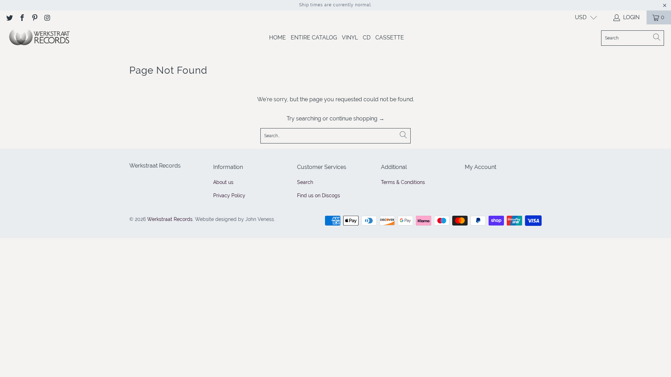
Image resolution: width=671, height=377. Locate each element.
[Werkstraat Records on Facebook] (22, 17)
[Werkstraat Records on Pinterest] (34, 17)
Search (305, 182)
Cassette (389, 37)
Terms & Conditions (403, 182)
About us (223, 182)
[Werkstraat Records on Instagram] (47, 17)
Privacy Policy (229, 195)
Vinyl (350, 37)
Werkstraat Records (170, 219)
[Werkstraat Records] (39, 38)
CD (366, 37)
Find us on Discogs (318, 195)
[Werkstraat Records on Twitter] (9, 17)
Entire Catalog (314, 37)
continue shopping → (357, 118)
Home (277, 37)
